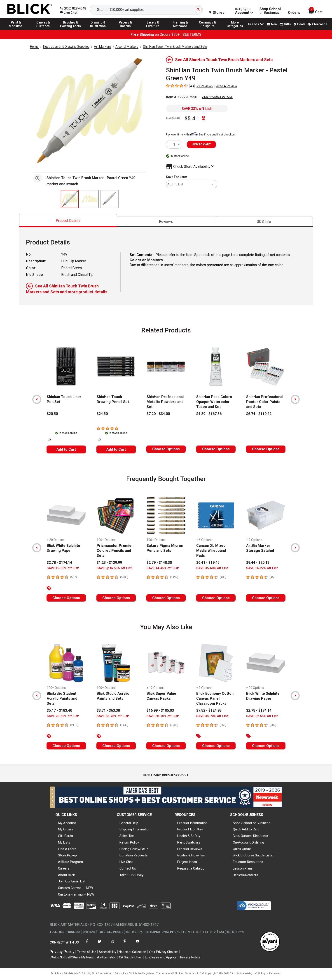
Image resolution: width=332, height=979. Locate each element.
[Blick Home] (29, 9)
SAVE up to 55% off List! (114, 568)
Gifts (287, 24)
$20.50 (52, 414)
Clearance (319, 24)
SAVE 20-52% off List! (63, 716)
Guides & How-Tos (191, 855)
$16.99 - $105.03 (160, 710)
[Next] (295, 399)
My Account (67, 823)
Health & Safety (188, 836)
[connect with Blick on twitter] (99, 944)
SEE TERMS (191, 34)
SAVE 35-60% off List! (212, 568)
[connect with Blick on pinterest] (124, 944)
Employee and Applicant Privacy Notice (172, 957)
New (274, 24)
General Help (128, 823)
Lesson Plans (243, 868)
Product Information (192, 823)
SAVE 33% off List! (197, 109)
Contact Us (127, 868)
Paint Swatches (188, 842)
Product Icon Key (190, 829)
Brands (253, 24)
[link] (68, 12)
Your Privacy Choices (163, 952)
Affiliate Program (70, 862)
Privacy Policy (62, 951)
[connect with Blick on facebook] (86, 944)
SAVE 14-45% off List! (163, 568)
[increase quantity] (179, 144)
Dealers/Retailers (245, 875)
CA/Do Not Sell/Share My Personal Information (83, 957)
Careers (64, 868)
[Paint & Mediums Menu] (16, 30)
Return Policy (129, 842)
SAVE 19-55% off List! (63, 568)
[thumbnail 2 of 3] (90, 199)
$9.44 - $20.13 (257, 562)
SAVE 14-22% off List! (262, 568)
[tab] (68, 220)
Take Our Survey (131, 875)
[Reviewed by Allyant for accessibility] (270, 942)
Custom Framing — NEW (76, 894)
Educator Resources (248, 862)
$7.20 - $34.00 (158, 414)
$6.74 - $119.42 (258, 414)
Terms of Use (86, 952)
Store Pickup (67, 855)
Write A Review (226, 86)
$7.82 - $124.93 (209, 710)
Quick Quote (242, 849)
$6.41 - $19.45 (208, 562)
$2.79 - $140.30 (159, 562)
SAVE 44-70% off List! (212, 716)
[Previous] (36, 399)
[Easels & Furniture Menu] (153, 30)
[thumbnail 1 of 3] (70, 199)
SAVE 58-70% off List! (163, 716)
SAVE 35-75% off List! (113, 716)
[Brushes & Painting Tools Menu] (71, 30)
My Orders (65, 829)
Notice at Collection (132, 952)
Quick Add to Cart (246, 829)
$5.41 (192, 118)
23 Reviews (204, 86)
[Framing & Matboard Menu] (180, 30)
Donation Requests (133, 855)
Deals (301, 24)
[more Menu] (235, 30)
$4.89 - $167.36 (209, 414)
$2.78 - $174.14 (59, 562)
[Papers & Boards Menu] (125, 30)
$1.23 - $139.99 (109, 562)
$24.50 (102, 414)
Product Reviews (189, 849)
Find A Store (67, 849)
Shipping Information (134, 829)
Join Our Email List (71, 881)
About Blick (66, 875)
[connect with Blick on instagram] (112, 944)
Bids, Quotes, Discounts (250, 836)
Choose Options (166, 449)
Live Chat (126, 862)
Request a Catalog (190, 868)
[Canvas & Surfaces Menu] (43, 30)
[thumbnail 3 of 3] (110, 199)
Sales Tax (126, 836)
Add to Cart (66, 449)
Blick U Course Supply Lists (253, 855)
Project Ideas (187, 862)
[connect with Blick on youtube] (137, 944)
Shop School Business (270, 10)
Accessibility (107, 952)
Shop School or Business (251, 823)
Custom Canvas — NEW (75, 888)
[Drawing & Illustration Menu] (98, 30)
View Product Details (217, 96)
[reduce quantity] (169, 144)
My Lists (64, 842)
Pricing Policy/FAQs (133, 849)
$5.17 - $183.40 (59, 710)
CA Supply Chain (131, 957)
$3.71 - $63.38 (108, 710)
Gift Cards (65, 836)
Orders (294, 12)
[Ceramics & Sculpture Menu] (207, 30)
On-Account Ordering (248, 842)
